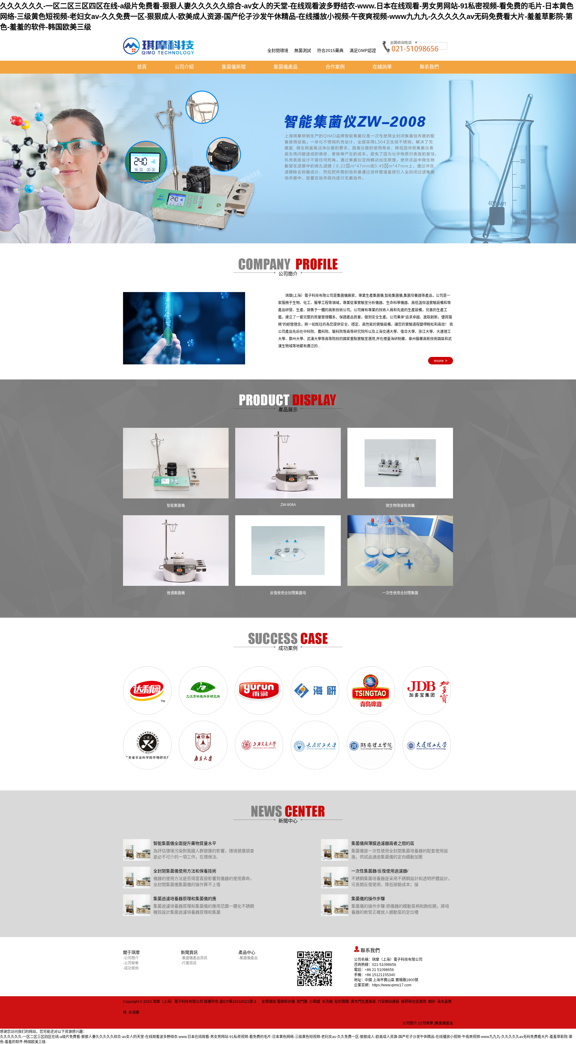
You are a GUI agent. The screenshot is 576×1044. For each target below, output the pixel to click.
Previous (9, 154)
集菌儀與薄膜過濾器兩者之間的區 (382, 843)
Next (567, 154)
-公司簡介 (131, 958)
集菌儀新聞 (234, 66)
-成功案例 (131, 968)
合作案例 (335, 66)
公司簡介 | (411, 1023)
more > (440, 360)
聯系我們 (429, 66)
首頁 (142, 66)
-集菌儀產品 (248, 958)
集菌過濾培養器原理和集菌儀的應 (184, 898)
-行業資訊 (188, 963)
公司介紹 (184, 66)
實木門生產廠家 (363, 1002)
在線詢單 (382, 66)
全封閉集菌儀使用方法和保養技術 (184, 871)
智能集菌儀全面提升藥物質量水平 (184, 843)
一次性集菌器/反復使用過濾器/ (379, 871)
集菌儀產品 (286, 66)
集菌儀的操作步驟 (368, 898)
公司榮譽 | (427, 1023)
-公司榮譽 (131, 963)
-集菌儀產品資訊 (194, 958)
